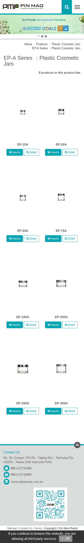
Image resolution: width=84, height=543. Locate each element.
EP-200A (61, 317)
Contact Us (25, 528)
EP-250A (22, 403)
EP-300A (61, 403)
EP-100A (22, 317)
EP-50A (22, 231)
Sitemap (12, 528)
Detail (33, 152)
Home (28, 44)
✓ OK (65, 539)
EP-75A (61, 231)
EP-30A (61, 144)
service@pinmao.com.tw (27, 481)
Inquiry (15, 152)
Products (42, 44)
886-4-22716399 (21, 468)
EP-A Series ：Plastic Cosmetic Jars (56, 48)
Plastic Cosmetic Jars (66, 44)
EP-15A (22, 144)
